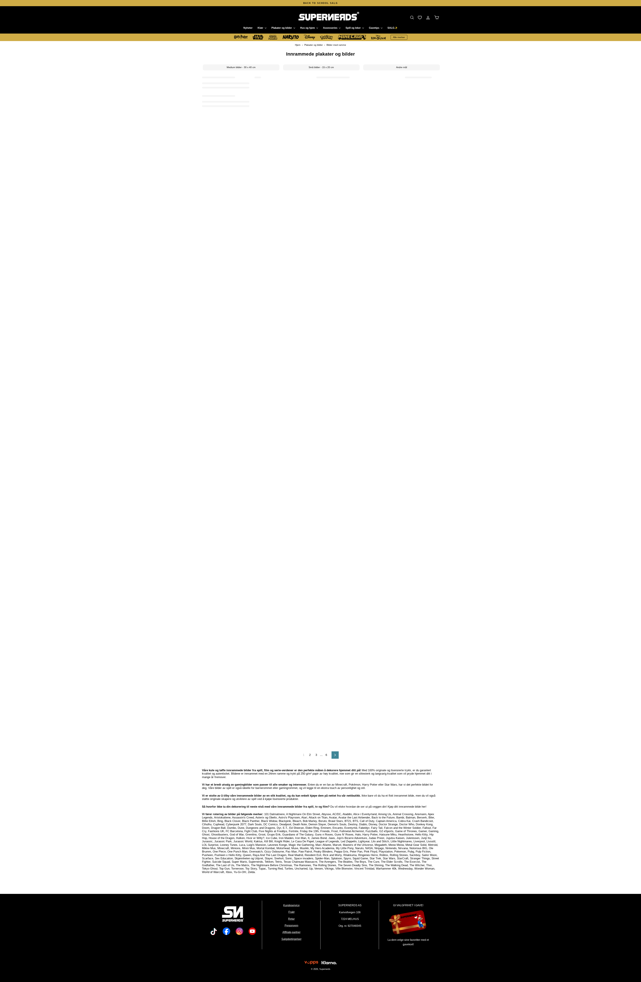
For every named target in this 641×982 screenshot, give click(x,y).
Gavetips (374, 27)
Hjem (297, 45)
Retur (291, 918)
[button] (413, 17)
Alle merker (399, 37)
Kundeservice (291, 905)
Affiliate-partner (291, 932)
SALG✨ (392, 27)
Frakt (291, 911)
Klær (261, 27)
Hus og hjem (307, 27)
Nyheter (248, 27)
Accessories (330, 27)
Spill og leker (353, 27)
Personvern (291, 925)
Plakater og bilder (282, 27)
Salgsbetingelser (291, 938)
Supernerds (324, 969)
